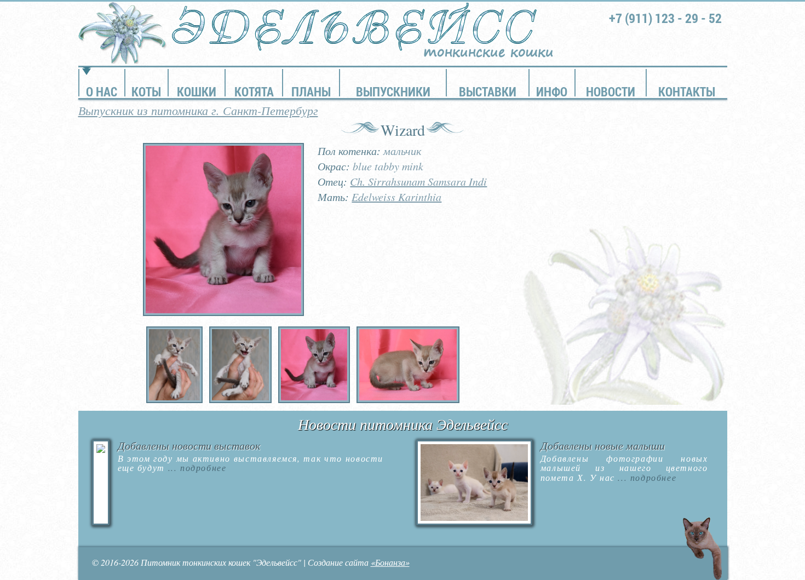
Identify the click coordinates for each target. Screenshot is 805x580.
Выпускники (393, 91)
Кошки (196, 91)
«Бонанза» (390, 562)
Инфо (551, 91)
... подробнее (195, 467)
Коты (146, 91)
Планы (311, 91)
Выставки (487, 91)
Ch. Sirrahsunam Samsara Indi (418, 181)
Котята (254, 91)
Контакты (686, 91)
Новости (610, 91)
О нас (101, 91)
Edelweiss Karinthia (396, 196)
